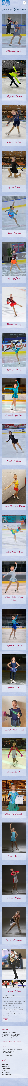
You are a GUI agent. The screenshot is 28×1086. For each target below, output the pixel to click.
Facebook (6, 1068)
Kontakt (5, 1064)
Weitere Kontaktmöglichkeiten (12, 1041)
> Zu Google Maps (7, 1055)
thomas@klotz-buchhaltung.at (16, 1037)
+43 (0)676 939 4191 (13, 1035)
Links (4, 1070)
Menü (24, 2)
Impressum (6, 1072)
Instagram (6, 1066)
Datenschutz (7, 1074)
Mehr (5, 1019)
